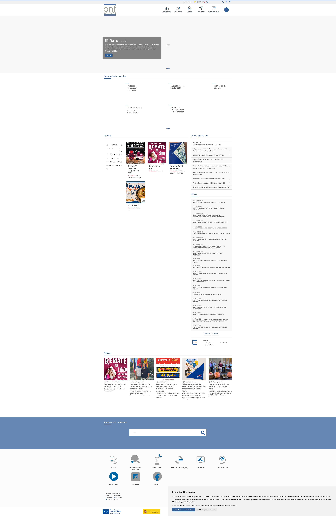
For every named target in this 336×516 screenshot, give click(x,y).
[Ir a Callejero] (229, 2)
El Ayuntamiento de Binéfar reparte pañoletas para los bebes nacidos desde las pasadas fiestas (194, 387)
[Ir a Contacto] (226, 2)
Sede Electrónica (213, 12)
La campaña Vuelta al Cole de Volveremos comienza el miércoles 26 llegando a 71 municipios (166, 387)
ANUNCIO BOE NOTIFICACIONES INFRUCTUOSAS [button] (208, 155)
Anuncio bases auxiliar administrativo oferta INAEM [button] (208, 179)
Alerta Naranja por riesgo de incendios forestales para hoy (210, 240)
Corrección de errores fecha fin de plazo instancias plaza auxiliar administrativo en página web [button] (210, 167)
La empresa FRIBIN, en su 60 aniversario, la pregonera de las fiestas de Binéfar (141, 386)
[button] (107, 145)
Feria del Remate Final (155, 167)
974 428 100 (110, 497)
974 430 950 (118, 497)
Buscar (226, 9)
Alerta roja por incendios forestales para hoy (209, 202)
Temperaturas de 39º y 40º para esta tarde (207, 294)
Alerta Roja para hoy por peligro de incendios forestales (208, 209)
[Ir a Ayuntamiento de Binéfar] (110, 10)
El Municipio (178, 12)
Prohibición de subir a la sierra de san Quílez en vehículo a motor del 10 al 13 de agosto (209, 247)
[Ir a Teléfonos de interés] (223, 2)
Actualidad (201, 12)
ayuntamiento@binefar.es (113, 499)
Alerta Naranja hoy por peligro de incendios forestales (208, 254)
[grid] (114, 159)
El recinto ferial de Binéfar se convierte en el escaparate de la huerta (220, 386)
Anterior (207, 334)
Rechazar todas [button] (189, 509)
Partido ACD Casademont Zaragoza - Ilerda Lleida (134, 169)
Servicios (190, 12)
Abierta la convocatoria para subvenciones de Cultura (211, 268)
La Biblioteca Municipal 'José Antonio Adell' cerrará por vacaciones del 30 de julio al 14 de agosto (210, 320)
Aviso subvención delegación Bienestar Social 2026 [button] (209, 183)
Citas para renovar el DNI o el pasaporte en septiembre (211, 233)
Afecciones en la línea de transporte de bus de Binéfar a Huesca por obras (211, 281)
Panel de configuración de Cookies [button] (206, 509)
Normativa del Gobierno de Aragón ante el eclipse (210, 228)
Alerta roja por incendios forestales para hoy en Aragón (210, 261)
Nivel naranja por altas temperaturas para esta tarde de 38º (209, 308)
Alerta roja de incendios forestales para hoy (208, 314)
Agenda (205, 341)
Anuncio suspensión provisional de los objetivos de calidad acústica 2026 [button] (211, 173)
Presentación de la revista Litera (176, 167)
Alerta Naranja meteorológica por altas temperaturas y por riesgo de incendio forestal (209, 216)
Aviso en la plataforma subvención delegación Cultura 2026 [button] (211, 187)
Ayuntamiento (167, 12)
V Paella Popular (134, 205)
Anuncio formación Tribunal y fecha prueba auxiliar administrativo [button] (208, 161)
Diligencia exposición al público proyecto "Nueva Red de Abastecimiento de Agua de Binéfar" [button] (210, 150)
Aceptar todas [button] (177, 509)
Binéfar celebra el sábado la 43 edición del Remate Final (115, 385)
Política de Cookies (230, 505)
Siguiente (215, 334)
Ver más (108, 55)
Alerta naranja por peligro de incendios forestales (210, 222)
